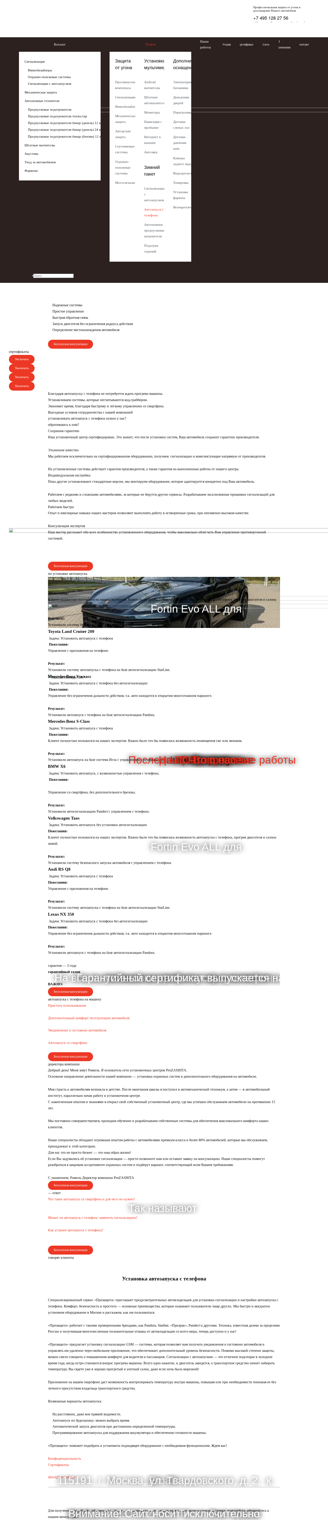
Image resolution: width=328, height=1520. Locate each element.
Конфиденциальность (64, 1458)
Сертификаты (58, 1465)
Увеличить (22, 359)
